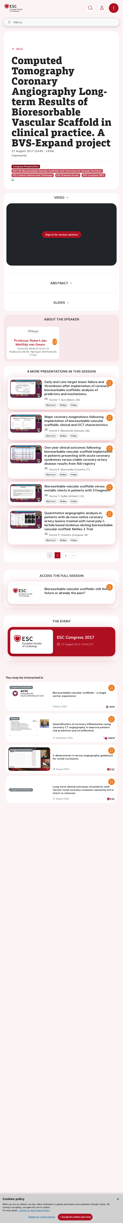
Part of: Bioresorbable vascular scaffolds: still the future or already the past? (57, 171)
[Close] (117, 1199)
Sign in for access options (61, 234)
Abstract (51, 405)
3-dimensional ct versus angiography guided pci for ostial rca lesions (83, 757)
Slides (63, 405)
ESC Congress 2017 (75, 637)
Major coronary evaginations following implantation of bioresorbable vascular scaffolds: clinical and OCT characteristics (76, 421)
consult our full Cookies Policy (34, 1210)
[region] (61, 1208)
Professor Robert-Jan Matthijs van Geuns (30, 342)
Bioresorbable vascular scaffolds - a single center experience (79, 694)
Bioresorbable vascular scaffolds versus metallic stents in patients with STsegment (77, 488)
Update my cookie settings (41, 1217)
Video (74, 405)
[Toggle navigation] (114, 8)
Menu (18, 22)
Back (19, 49)
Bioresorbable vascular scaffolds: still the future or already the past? (75, 591)
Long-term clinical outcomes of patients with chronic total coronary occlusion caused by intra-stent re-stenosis (83, 790)
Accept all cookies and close (76, 1217)
